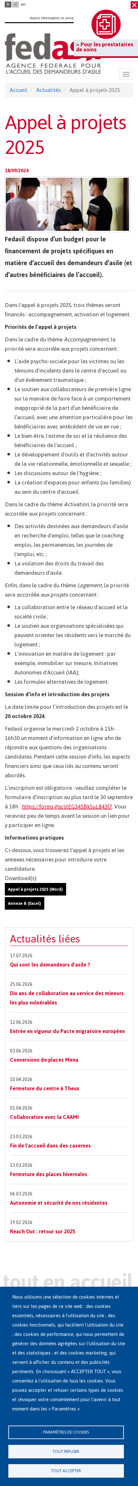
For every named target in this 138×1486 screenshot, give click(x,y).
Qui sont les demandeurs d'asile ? (50, 964)
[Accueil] (53, 54)
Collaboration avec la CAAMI (44, 1117)
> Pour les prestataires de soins (104, 47)
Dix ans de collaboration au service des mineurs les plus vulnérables (67, 998)
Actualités (48, 90)
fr (8, 4)
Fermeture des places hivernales (48, 1174)
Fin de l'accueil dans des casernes (50, 1145)
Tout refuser (66, 1451)
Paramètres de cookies (66, 1432)
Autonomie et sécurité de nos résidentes (59, 1203)
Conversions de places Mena (44, 1060)
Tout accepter (66, 1471)
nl (15, 4)
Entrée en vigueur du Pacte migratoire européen (67, 1031)
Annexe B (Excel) (24, 903)
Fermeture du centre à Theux (44, 1088)
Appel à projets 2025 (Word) (35, 889)
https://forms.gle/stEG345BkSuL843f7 (67, 806)
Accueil (18, 90)
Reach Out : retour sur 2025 (42, 1231)
